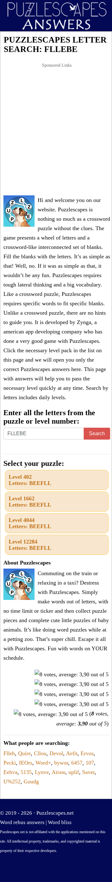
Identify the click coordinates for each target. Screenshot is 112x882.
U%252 (12, 781)
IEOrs (25, 763)
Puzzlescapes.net (55, 813)
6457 (76, 763)
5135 (26, 772)
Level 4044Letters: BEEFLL (30, 523)
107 (90, 763)
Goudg (31, 781)
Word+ (43, 763)
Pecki (9, 763)
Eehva (10, 772)
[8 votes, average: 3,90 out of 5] (72, 674)
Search (97, 433)
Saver (88, 772)
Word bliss (60, 822)
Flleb (9, 753)
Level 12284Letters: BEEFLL (30, 545)
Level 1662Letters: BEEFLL (30, 501)
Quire (24, 753)
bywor (61, 763)
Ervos (87, 753)
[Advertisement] (56, 129)
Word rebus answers (22, 822)
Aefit (71, 753)
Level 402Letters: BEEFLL (30, 480)
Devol (56, 753)
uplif (73, 772)
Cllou (40, 753)
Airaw (58, 772)
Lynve (42, 772)
